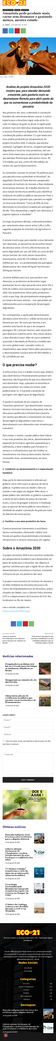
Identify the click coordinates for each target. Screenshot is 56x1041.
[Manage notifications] (6, 1035)
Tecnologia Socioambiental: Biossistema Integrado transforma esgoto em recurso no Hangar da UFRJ (17, 890)
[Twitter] (11, 30)
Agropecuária (8, 10)
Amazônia (24, 10)
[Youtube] (32, 945)
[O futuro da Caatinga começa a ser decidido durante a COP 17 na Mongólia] (39, 908)
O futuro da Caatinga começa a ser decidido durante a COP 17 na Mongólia (16, 907)
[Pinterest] (17, 30)
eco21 (7, 25)
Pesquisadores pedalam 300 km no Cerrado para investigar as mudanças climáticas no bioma (21, 667)
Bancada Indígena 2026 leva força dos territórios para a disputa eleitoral (18, 837)
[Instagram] (28, 945)
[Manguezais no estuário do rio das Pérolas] (45, 684)
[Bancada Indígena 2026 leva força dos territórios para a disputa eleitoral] (39, 838)
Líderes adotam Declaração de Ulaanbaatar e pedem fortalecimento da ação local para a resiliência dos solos (19, 854)
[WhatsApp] (23, 30)
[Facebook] (5, 30)
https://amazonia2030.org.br (16, 611)
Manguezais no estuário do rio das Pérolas (21, 681)
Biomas (17, 10)
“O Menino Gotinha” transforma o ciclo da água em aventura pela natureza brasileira (17, 872)
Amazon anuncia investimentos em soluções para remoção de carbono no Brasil (14, 639)
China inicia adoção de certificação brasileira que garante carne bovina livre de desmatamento (20, 699)
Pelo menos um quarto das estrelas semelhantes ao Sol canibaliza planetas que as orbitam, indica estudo (42, 639)
